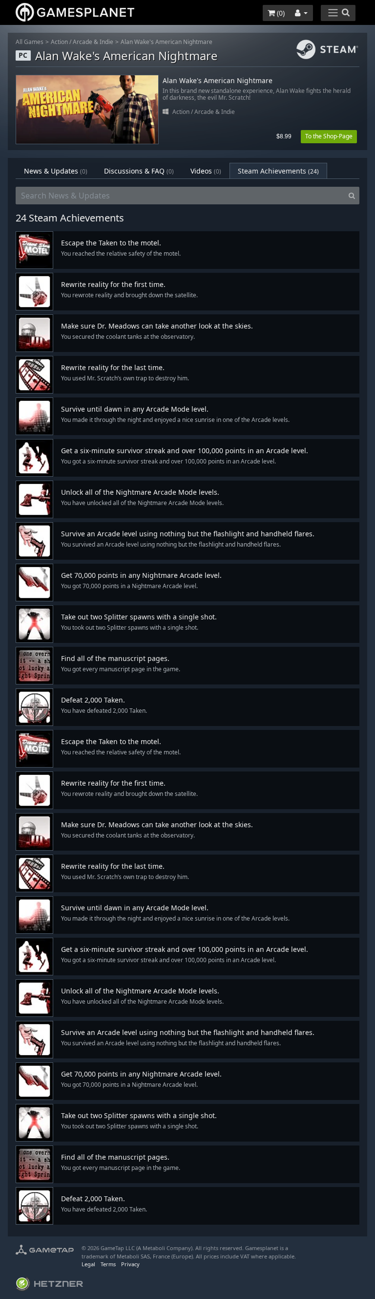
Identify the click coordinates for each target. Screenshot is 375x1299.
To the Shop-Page (329, 136)
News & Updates (55, 171)
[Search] (351, 195)
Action (59, 41)
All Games (29, 41)
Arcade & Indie (93, 41)
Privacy (130, 1264)
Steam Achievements (278, 171)
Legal (88, 1264)
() (280, 13)
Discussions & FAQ (139, 171)
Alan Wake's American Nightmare (166, 41)
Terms (108, 1264)
